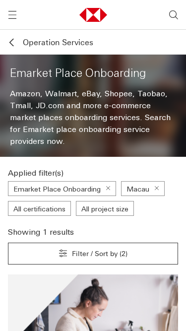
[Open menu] (12, 14)
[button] (93, 15)
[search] (173, 14)
